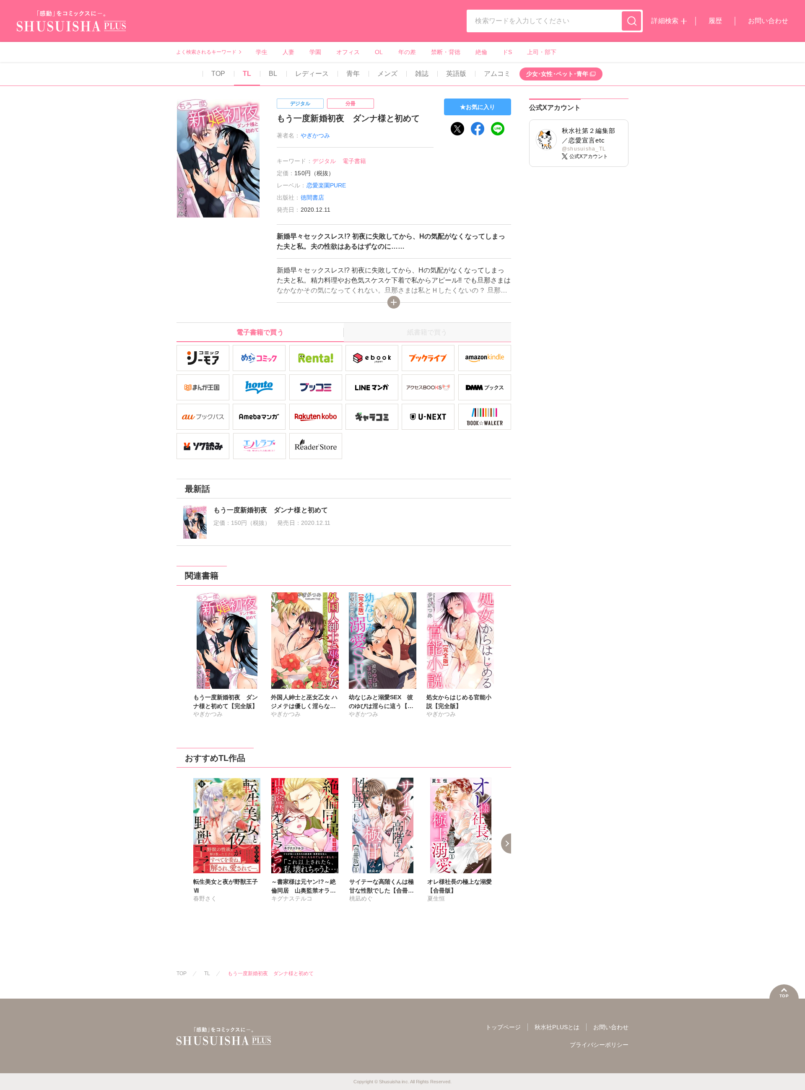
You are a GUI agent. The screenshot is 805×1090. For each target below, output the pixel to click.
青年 (353, 73)
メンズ (387, 73)
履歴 (715, 20)
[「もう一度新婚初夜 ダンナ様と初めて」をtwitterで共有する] (457, 128)
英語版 (456, 73)
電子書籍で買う (259, 332)
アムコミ (497, 73)
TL (247, 73)
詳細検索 (664, 20)
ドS (507, 52)
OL (379, 52)
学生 (261, 52)
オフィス (348, 52)
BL (273, 73)
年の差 (407, 52)
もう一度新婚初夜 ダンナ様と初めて (271, 973)
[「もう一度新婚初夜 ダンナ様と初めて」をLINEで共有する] (497, 128)
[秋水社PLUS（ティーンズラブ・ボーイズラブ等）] (71, 26)
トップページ (503, 1027)
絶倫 (481, 52)
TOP (218, 73)
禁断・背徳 (445, 52)
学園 (315, 52)
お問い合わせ (768, 20)
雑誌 (421, 73)
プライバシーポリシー (599, 1044)
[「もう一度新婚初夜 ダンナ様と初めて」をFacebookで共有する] (477, 128)
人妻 (288, 52)
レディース (312, 73)
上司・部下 (541, 52)
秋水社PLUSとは (557, 1027)
